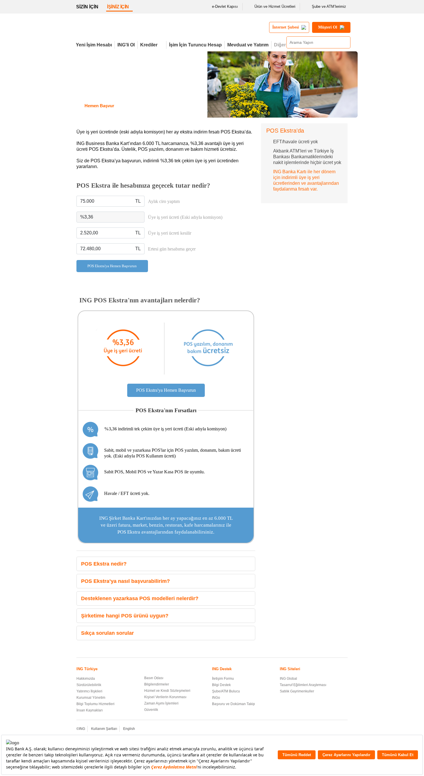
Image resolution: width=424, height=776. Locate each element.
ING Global (288, 679)
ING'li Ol (126, 44)
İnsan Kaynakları (89, 710)
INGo (216, 698)
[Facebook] (313, 729)
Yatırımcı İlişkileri (89, 691)
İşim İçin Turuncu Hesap (195, 44)
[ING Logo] (123, 29)
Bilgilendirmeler (156, 684)
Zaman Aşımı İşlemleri (161, 703)
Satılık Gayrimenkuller (297, 691)
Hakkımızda (85, 679)
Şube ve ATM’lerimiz (329, 6)
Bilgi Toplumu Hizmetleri (95, 704)
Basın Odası (153, 678)
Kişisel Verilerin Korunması (165, 697)
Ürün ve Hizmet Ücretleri (274, 6)
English (129, 729)
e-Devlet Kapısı (225, 6)
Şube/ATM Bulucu (226, 691)
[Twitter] (321, 729)
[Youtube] (328, 729)
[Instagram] (344, 729)
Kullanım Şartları (104, 729)
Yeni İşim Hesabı (94, 44)
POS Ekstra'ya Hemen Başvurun (112, 266)
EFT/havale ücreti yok (295, 141)
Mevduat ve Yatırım (248, 44)
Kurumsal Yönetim (90, 698)
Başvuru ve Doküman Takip (233, 704)
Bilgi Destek (221, 685)
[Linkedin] (336, 729)
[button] (249, 564)
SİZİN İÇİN (87, 6)
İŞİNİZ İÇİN (118, 6)
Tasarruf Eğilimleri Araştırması (303, 685)
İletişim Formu (223, 679)
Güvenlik (151, 710)
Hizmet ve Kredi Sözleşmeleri (167, 691)
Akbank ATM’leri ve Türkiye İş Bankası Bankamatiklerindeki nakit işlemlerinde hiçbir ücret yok (307, 156)
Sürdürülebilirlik (88, 685)
